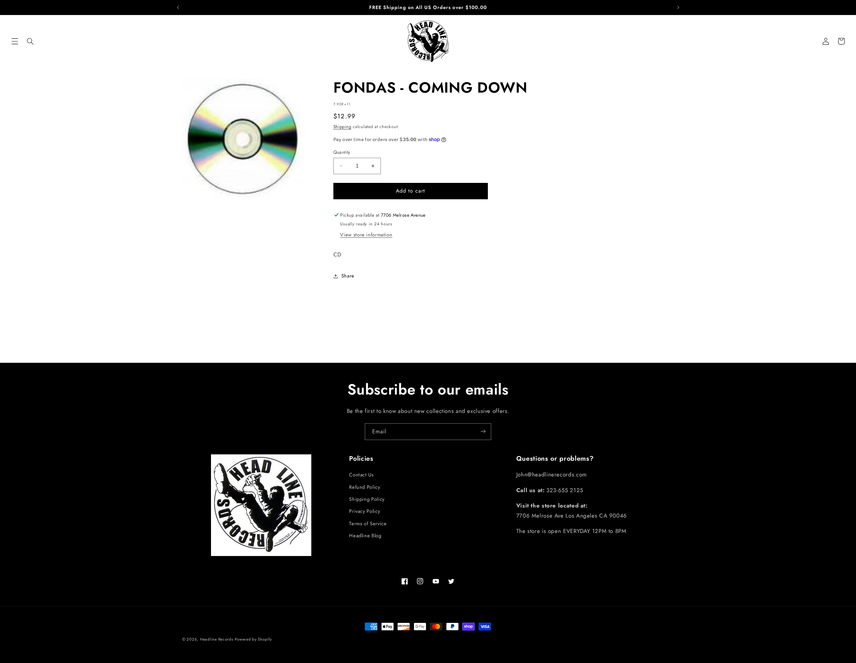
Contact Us (361, 474)
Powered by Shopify (253, 639)
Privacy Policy (364, 511)
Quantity (341, 152)
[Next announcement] (678, 7)
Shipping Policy (366, 499)
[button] (14, 41)
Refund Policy (364, 487)
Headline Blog (365, 535)
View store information (366, 234)
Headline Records (216, 639)
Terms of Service (368, 523)
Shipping (342, 127)
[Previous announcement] (178, 7)
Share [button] (347, 276)
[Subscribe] (483, 431)
